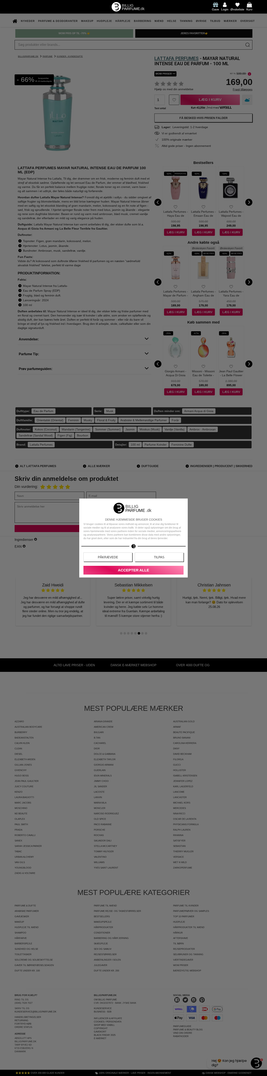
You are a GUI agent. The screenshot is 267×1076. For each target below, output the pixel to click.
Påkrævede (108, 557)
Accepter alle (133, 570)
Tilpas (159, 557)
